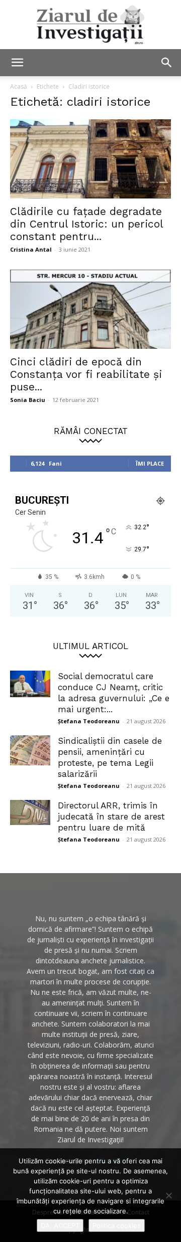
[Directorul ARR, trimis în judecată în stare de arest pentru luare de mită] (30, 812)
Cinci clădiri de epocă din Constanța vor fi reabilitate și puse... (86, 374)
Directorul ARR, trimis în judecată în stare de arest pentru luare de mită (111, 816)
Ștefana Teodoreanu (89, 721)
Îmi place (150, 463)
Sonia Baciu (27, 399)
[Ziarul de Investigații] (90, 24)
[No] (168, 1195)
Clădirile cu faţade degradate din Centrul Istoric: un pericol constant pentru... (86, 224)
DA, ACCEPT (60, 1225)
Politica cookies (117, 1225)
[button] (17, 62)
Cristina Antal (31, 249)
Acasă (18, 86)
